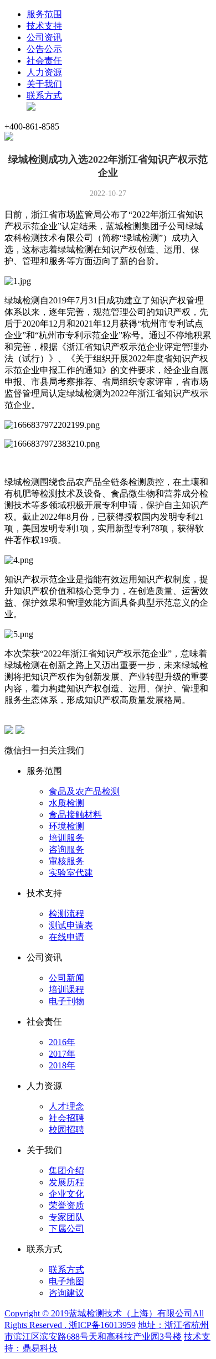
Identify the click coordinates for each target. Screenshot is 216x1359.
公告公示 (44, 49)
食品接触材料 (75, 814)
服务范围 (44, 14)
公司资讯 (44, 37)
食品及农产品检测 (84, 791)
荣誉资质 (66, 1205)
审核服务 (66, 861)
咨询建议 (66, 1293)
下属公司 (66, 1228)
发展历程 (66, 1182)
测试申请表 (71, 925)
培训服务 (66, 838)
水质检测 (66, 803)
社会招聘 (66, 1118)
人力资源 (44, 72)
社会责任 (44, 60)
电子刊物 (66, 1001)
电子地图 (66, 1281)
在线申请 (66, 937)
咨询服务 (66, 849)
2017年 (62, 1053)
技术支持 (44, 25)
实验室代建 (71, 872)
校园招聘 (66, 1129)
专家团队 (66, 1217)
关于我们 (44, 84)
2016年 (62, 1042)
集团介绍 (66, 1170)
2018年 (62, 1065)
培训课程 (66, 989)
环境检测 (66, 826)
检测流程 (66, 913)
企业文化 (66, 1193)
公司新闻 (66, 978)
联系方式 (44, 95)
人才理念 (66, 1106)
